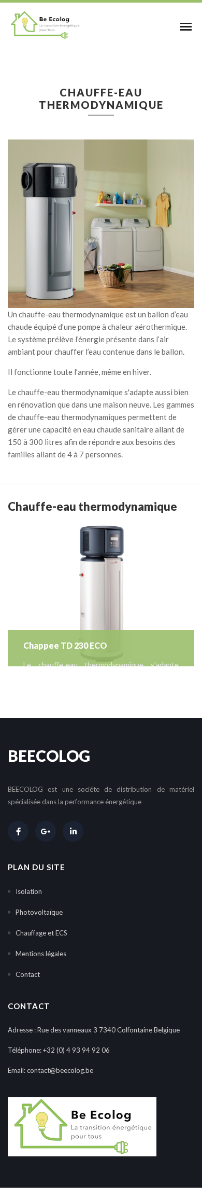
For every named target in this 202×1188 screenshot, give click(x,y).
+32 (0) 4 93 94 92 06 (76, 1050)
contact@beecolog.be (60, 1070)
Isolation (29, 891)
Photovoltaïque (39, 912)
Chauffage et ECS (41, 933)
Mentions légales (41, 953)
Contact (28, 974)
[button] (184, 26)
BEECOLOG (49, 755)
